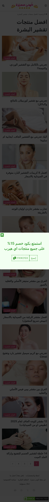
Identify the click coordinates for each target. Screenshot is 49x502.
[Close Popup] (2, 235)
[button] (33, 258)
